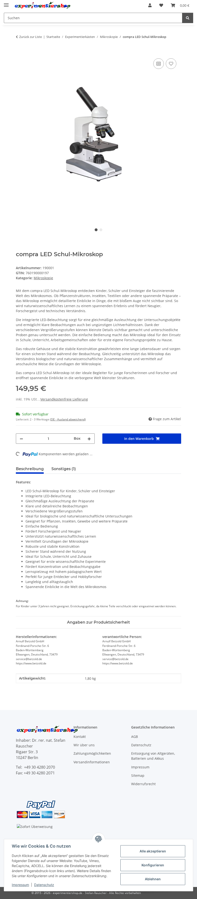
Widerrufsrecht (143, 784)
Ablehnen (153, 879)
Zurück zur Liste (30, 37)
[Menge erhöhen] (89, 438)
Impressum (20, 885)
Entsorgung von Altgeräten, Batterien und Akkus (153, 756)
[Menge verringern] (21, 438)
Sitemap (137, 775)
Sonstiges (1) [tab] (63, 469)
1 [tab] (96, 229)
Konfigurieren (153, 865)
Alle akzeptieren (153, 851)
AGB (134, 736)
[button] (149, 5)
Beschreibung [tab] (30, 469)
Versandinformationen (92, 762)
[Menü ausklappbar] (6, 3)
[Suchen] (187, 18)
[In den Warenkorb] (20, 52)
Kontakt (80, 736)
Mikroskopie (43, 278)
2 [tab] (100, 229)
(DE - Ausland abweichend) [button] (68, 419)
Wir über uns (84, 745)
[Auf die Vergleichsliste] (158, 63)
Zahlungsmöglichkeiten (92, 753)
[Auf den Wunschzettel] (171, 63)
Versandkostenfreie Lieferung (64, 399)
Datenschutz (44, 885)
